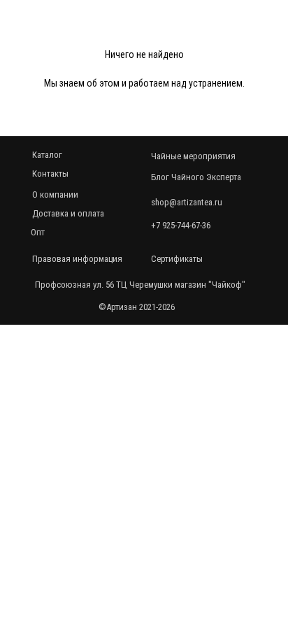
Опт (38, 232)
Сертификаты (177, 259)
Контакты (50, 173)
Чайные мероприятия (193, 156)
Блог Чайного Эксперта (196, 177)
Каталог (47, 154)
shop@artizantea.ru (186, 202)
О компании (55, 194)
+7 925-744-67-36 (180, 225)
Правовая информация (77, 259)
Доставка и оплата (68, 213)
